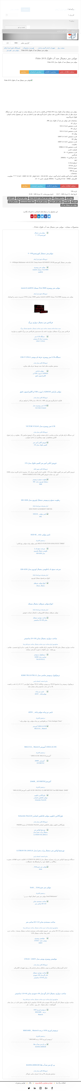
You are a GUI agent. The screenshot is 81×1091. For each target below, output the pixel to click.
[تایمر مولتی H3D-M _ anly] (40, 515)
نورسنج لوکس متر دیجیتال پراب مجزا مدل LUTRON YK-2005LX (41, 851)
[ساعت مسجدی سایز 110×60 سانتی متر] (40, 902)
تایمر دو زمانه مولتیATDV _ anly (40, 712)
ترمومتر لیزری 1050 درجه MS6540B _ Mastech (40, 1030)
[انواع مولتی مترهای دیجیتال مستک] (40, 584)
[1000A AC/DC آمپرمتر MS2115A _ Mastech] (40, 727)
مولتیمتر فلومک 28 (42, 201)
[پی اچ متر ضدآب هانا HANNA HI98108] (40, 1045)
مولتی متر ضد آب (22, 198)
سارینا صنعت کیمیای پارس (40, 681)
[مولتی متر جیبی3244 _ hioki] (40, 868)
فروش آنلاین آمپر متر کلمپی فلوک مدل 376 (40, 463)
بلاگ (30, 1083)
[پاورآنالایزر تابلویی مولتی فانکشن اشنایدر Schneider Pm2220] (40, 797)
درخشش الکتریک (40, 540)
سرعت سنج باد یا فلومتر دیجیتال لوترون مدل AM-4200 (40, 569)
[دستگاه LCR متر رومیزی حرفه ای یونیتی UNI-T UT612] (40, 339)
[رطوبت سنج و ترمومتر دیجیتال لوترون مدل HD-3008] (40, 482)
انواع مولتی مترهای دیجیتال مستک (40, 604)
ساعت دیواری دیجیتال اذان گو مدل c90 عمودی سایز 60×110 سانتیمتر (40, 994)
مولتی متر (70, 198)
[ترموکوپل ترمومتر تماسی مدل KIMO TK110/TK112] (40, 657)
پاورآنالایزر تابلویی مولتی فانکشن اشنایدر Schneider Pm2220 (40, 816)
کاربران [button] (72, 15)
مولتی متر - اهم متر (13, 50)
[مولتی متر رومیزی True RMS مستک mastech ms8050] (40, 270)
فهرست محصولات (28, 48)
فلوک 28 (74, 201)
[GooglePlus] (46, 1088)
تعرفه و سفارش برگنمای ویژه (43, 1083)
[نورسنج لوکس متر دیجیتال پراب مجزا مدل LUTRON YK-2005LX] (40, 832)
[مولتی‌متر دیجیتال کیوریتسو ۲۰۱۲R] (40, 234)
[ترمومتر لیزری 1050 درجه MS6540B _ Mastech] (40, 1012)
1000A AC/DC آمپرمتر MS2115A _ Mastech (40, 747)
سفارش (23, 72)
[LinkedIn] (34, 1088)
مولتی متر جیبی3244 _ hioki (40, 888)
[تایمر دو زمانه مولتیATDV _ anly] (40, 693)
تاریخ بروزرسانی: (49, 194)
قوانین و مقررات (20, 1083)
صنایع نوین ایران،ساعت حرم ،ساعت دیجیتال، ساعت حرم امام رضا (40, 644)
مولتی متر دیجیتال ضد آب (69, 205)
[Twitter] (28, 1088)
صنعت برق (61, 48)
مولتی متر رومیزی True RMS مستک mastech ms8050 (40, 288)
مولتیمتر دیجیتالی (59, 198)
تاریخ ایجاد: (73, 194)
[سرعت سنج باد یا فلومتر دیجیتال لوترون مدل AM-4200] (40, 551)
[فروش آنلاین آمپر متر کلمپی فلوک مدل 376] (40, 444)
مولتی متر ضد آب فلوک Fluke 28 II (41, 198)
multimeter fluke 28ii (27, 201)
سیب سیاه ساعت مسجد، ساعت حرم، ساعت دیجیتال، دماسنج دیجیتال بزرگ (40, 328)
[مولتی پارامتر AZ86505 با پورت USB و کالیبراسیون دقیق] (40, 373)
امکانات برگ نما (61, 1083)
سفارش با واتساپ (36, 72)
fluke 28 (66, 201)
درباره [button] (72, 21)
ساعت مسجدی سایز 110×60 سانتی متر (40, 922)
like (4, 43)
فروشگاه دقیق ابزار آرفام (12, 48)
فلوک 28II (11, 198)
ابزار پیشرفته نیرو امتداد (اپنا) (40, 506)
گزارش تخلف (25, 43)
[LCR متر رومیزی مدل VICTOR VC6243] (40, 407)
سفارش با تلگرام (50, 72)
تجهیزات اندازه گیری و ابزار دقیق (45, 48)
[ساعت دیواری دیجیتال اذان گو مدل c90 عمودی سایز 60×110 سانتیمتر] (40, 975)
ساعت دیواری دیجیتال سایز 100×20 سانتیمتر (40, 638)
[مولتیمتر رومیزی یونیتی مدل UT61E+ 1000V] (40, 940)
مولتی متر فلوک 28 (56, 201)
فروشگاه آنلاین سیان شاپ (40, 363)
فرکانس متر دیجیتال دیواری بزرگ (40, 323)
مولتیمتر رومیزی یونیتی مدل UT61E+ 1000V (40, 959)
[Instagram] (40, 1088)
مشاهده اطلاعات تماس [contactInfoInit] (67, 72)
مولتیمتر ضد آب (13, 201)
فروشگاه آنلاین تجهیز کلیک (41, 469)
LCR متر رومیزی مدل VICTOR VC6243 (40, 426)
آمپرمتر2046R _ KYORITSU (40, 781)
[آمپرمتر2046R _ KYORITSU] (40, 762)
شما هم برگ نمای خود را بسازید (66, 31)
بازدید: (75, 191)
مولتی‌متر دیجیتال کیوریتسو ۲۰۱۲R (40, 253)
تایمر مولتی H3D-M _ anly (40, 535)
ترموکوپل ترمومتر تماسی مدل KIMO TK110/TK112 (40, 675)
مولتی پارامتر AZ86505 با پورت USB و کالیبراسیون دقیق (40, 392)
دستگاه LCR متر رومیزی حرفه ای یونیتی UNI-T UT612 (40, 357)
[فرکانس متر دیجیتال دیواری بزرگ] (40, 308)
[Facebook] (52, 1088)
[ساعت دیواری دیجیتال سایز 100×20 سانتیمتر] (40, 619)
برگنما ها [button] (71, 9)
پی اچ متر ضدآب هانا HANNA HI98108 (40, 1065)
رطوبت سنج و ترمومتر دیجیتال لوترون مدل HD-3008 (40, 500)
